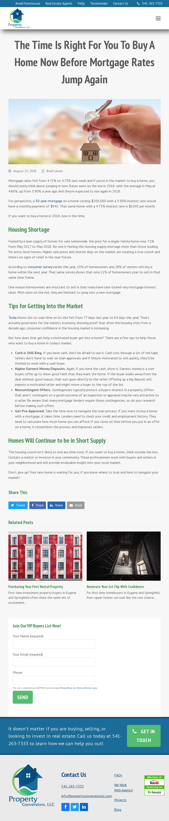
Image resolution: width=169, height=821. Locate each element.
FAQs (118, 775)
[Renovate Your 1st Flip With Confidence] (124, 555)
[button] (158, 18)
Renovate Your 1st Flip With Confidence (115, 586)
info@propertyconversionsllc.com (86, 796)
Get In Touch (145, 736)
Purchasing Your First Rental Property (35, 586)
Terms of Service (84, 688)
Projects (120, 800)
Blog (117, 809)
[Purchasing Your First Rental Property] (45, 555)
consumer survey (40, 267)
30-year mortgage (48, 201)
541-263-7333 (72, 786)
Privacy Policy (66, 688)
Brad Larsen (55, 171)
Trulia (12, 317)
